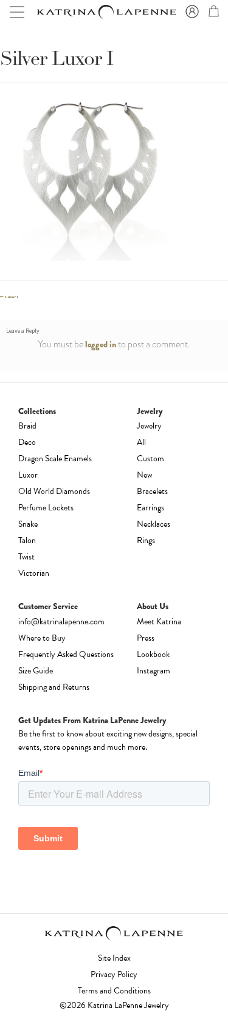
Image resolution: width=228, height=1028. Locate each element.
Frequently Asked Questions (66, 654)
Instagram (153, 670)
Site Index (114, 958)
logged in (100, 344)
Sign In (190, 12)
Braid (27, 425)
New (144, 475)
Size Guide (35, 670)
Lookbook (153, 654)
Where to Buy (42, 638)
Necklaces (153, 524)
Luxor (28, 475)
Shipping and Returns (53, 687)
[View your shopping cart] (212, 13)
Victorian (33, 573)
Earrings (150, 507)
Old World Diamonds (54, 491)
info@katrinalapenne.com (61, 621)
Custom (150, 458)
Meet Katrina (159, 621)
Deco (27, 442)
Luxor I (11, 297)
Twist (26, 556)
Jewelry (149, 425)
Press (145, 638)
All (141, 442)
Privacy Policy (114, 974)
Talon (27, 540)
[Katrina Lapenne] (105, 12)
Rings (146, 540)
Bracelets (152, 491)
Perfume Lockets (46, 507)
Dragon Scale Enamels (55, 458)
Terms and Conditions (114, 990)
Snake (28, 524)
